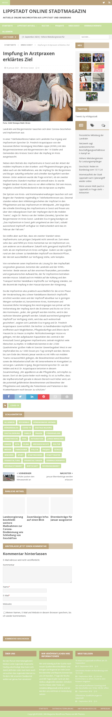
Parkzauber (21, 449)
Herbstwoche (11, 439)
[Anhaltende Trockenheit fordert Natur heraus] (92, 96)
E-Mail (6, 595)
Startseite (7, 26)
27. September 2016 (85, 666)
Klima (26, 444)
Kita (17, 444)
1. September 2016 (84, 691)
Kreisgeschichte (41, 444)
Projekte (59, 26)
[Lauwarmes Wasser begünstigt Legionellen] (98, 77)
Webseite (7, 604)
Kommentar (8, 564)
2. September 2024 (84, 676)
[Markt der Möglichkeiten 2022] (98, 57)
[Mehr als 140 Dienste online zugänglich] (85, 77)
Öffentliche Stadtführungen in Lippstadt (88, 696)
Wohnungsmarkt (51, 466)
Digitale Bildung (43, 428)
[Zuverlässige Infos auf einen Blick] (38, 505)
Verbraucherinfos (55, 460)
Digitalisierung (12, 433)
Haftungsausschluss (87, 708)
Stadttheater (53, 455)
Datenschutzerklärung (62, 708)
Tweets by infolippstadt (86, 116)
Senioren (9, 455)
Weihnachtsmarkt (13, 466)
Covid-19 (14, 405)
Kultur (45, 26)
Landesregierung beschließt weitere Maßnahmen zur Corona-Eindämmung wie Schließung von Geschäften (13, 527)
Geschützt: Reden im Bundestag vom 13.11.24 (91, 671)
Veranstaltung (12, 460)
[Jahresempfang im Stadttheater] (85, 67)
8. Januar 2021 (13, 67)
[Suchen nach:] (94, 36)
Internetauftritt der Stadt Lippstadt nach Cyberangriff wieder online (92, 178)
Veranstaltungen (33, 460)
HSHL (24, 439)
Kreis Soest (74, 26)
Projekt (46, 449)
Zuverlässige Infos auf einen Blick (37, 518)
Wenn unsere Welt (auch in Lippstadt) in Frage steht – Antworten (91, 189)
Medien (7, 449)
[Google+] (109, 2)
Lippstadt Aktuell (26, 26)
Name (6, 586)
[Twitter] (103, 2)
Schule (57, 449)
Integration (37, 439)
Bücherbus (24, 422)
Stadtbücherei (35, 455)
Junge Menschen (55, 439)
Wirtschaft (32, 466)
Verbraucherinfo (93, 26)
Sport (21, 455)
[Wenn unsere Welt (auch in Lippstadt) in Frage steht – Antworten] (85, 57)
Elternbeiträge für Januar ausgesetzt (61, 518)
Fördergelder (53, 433)
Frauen (38, 433)
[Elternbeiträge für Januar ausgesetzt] (62, 505)
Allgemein (7, 31)
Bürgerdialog (11, 428)
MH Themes (80, 714)
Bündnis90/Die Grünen (44, 422)
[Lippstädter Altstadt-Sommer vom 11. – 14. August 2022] (98, 67)
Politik (34, 449)
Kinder (7, 444)
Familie (27, 433)
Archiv (5, 2)
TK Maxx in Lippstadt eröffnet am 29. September (91, 661)
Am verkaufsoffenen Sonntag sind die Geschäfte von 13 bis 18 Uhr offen (92, 686)
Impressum (105, 708)
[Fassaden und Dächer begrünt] (85, 86)
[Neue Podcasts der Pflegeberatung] (98, 86)
